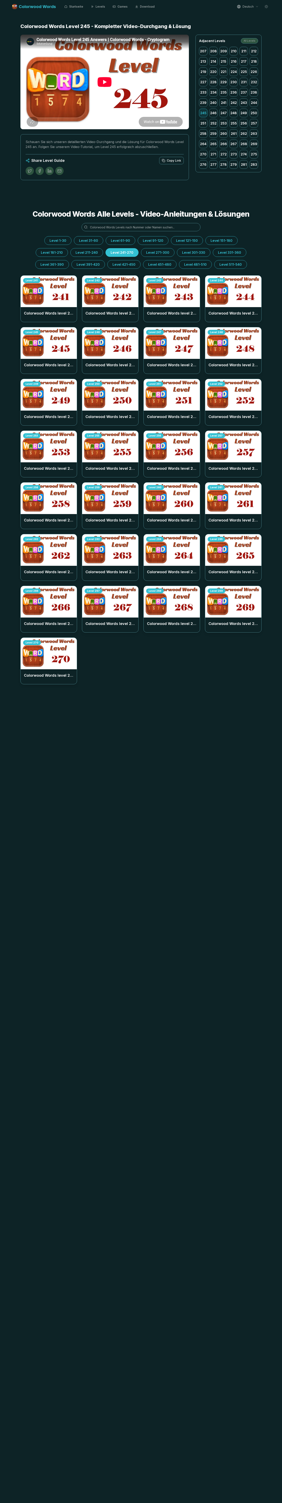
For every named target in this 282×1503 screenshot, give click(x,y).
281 (244, 164)
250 (254, 113)
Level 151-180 (221, 240)
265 (213, 144)
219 (203, 72)
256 (244, 123)
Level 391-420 (88, 264)
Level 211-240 (87, 252)
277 (213, 164)
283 (254, 164)
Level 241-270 (122, 252)
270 (203, 154)
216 (234, 61)
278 (223, 164)
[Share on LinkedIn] (49, 171)
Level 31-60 (88, 240)
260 (223, 134)
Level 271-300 (157, 252)
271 (213, 154)
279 (233, 164)
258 (203, 134)
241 (223, 103)
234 (213, 92)
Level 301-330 (193, 252)
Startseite (76, 6)
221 (223, 72)
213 (203, 61)
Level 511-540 (230, 264)
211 (243, 51)
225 (244, 72)
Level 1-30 (58, 240)
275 (254, 154)
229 (223, 82)
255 (234, 123)
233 (203, 92)
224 (234, 72)
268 (244, 144)
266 (223, 144)
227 (203, 82)
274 (244, 154)
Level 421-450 (124, 264)
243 (244, 103)
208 (213, 51)
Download (147, 6)
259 (213, 134)
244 (254, 103)
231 (243, 82)
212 (254, 51)
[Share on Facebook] (40, 171)
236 (233, 92)
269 (254, 144)
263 (254, 134)
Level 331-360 (229, 252)
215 (223, 61)
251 (203, 123)
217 (243, 61)
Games (122, 6)
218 (254, 61)
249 (244, 113)
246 (213, 113)
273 (234, 154)
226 (254, 72)
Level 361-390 (52, 264)
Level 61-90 (120, 240)
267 (233, 144)
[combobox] (247, 6)
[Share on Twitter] (30, 171)
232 (254, 82)
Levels (100, 6)
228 (213, 82)
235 (223, 92)
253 (223, 123)
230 (233, 82)
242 (234, 103)
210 (234, 51)
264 (203, 144)
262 (244, 134)
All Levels (249, 40)
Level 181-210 (52, 252)
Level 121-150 (187, 240)
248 (233, 113)
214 (213, 61)
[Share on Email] (59, 171)
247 (223, 113)
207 (203, 51)
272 (223, 154)
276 (203, 164)
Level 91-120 (153, 240)
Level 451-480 (159, 264)
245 (203, 113)
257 (254, 123)
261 (234, 134)
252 (213, 123)
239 (203, 103)
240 (213, 103)
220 (213, 72)
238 (254, 92)
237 (244, 92)
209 (223, 51)
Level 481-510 (195, 264)
